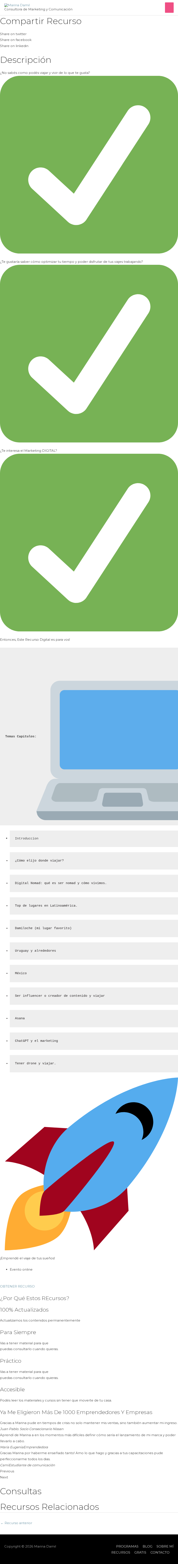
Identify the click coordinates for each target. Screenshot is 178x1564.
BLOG (147, 1546)
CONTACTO (160, 1552)
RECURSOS (120, 1552)
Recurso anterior (16, 1523)
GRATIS (140, 1552)
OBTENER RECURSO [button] (17, 1286)
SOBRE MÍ (165, 1546)
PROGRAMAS (127, 1546)
